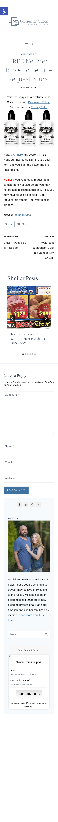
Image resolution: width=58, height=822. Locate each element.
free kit (9, 224)
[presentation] (29, 306)
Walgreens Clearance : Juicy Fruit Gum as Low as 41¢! (43, 247)
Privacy (36, 650)
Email (9, 462)
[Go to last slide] (12, 318)
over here (17, 154)
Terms (27, 650)
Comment (12, 394)
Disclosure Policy (39, 102)
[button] (4, 11)
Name (9, 446)
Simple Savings (29, 54)
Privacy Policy (39, 107)
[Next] (45, 318)
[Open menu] (26, 44)
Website (10, 478)
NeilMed (21, 224)
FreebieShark (22, 214)
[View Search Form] (32, 44)
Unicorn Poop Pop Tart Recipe (15, 242)
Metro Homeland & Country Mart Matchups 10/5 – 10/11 (28, 338)
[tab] (23, 354)
